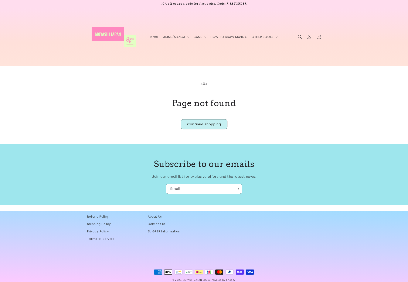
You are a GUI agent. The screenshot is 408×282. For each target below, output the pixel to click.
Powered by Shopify (223, 280)
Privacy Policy (98, 231)
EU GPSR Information (164, 231)
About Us (155, 216)
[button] (176, 36)
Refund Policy (98, 216)
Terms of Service (101, 239)
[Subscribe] (237, 189)
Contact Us (157, 224)
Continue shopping (204, 124)
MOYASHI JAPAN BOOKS (196, 280)
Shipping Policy (99, 224)
